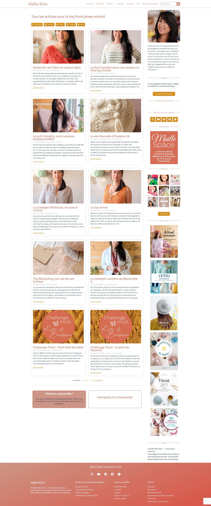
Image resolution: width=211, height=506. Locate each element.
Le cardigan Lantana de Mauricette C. (114, 279)
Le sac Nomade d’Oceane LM (109, 136)
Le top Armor (99, 207)
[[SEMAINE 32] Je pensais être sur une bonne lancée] (164, 191)
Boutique (100, 4)
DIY (138, 4)
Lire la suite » (38, 88)
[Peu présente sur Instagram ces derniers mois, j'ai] (153, 191)
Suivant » (99, 380)
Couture (120, 4)
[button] (37, 24)
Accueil (89, 4)
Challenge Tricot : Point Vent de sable (58, 347)
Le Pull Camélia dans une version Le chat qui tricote (114, 68)
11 (92, 380)
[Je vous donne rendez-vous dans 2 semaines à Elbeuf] (164, 202)
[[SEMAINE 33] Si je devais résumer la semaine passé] (153, 180)
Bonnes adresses (150, 4)
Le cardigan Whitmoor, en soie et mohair (55, 208)
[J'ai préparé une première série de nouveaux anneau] (175, 180)
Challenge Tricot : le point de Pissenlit (109, 348)
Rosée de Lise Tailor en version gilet (57, 67)
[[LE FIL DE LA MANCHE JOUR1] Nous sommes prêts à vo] (153, 202)
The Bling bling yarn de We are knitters (53, 279)
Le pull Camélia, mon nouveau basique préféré (54, 137)
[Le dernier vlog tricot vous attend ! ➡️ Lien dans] (164, 180)
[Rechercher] (178, 4)
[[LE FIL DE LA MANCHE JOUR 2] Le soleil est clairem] (175, 191)
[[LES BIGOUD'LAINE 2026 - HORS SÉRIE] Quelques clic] (175, 202)
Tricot (109, 4)
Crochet (130, 4)
